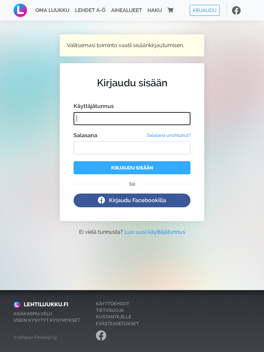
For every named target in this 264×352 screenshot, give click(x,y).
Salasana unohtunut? (168, 135)
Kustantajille (113, 316)
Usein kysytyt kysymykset (46, 320)
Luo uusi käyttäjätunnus (154, 232)
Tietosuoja (110, 310)
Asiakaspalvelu (32, 313)
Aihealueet (126, 10)
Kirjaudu (205, 10)
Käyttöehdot (112, 303)
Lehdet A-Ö (90, 10)
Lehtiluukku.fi (46, 304)
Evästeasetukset (117, 323)
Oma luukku (52, 10)
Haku (154, 10)
